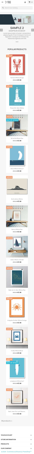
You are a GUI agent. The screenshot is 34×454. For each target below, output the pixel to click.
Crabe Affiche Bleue (17, 351)
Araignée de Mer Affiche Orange (17, 320)
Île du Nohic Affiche (17, 199)
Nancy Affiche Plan (17, 229)
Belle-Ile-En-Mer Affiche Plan (17, 290)
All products (7, 421)
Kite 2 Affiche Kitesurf (17, 168)
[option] (17, 28)
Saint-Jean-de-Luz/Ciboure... (17, 411)
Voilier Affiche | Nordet (17, 260)
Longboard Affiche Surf (17, 381)
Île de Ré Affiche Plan (17, 138)
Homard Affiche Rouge (17, 77)
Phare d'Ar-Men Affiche (17, 108)
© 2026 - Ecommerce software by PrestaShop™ (16, 452)
